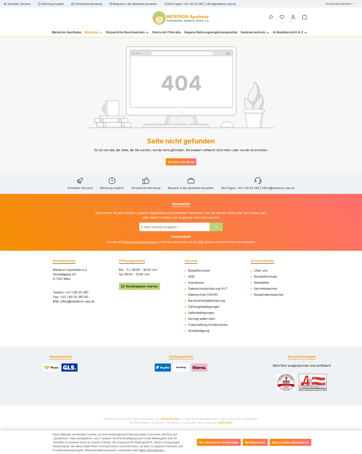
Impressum (196, 282)
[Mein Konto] (293, 17)
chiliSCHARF (224, 422)
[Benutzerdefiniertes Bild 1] (286, 382)
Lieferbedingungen (201, 313)
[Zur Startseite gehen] (181, 17)
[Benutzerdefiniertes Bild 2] (313, 382)
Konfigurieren (255, 442)
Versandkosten (170, 418)
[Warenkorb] (304, 17)
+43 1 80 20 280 (76, 292)
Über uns (261, 270)
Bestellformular (199, 270)
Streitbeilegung (198, 331)
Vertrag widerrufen (201, 319)
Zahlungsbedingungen (204, 307)
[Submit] (216, 227)
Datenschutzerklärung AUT (208, 288)
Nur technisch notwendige (219, 442)
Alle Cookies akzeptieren (290, 442)
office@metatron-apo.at (221, 3)
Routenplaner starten (141, 286)
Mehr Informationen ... (152, 450)
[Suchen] (270, 17)
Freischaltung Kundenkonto (208, 325)
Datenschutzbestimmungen (140, 242)
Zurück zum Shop (181, 162)
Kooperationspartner (269, 294)
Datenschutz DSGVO (203, 294)
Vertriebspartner (266, 288)
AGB (200, 242)
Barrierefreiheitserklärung (206, 300)
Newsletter (261, 282)
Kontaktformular (266, 276)
